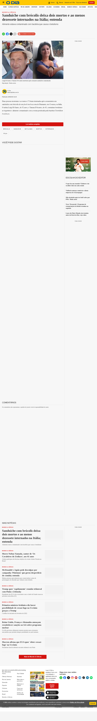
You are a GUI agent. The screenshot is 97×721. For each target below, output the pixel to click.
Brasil (63, 7)
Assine (91, 2)
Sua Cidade (82, 7)
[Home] (12, 4)
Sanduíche (17, 129)
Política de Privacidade (20, 693)
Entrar (53, 2)
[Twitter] (68, 677)
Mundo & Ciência (9, 12)
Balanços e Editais (20, 684)
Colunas (49, 7)
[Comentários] (14, 34)
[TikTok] (83, 677)
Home (5, 7)
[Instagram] (72, 677)
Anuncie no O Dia (70, 2)
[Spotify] (91, 677)
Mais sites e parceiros (20, 680)
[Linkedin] (87, 677)
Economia (56, 7)
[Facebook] (64, 677)
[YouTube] (76, 677)
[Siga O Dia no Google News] (26, 34)
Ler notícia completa (33, 124)
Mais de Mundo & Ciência (32, 657)
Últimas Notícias (13, 7)
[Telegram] (79, 677)
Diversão (34, 7)
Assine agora (52, 686)
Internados (49, 129)
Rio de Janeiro (25, 7)
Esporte (42, 7)
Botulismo (28, 129)
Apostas (90, 7)
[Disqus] (32, 433)
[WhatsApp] (60, 677)
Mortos (39, 129)
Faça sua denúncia (81, 2)
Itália (5, 133)
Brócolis (6, 129)
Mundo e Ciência (72, 7)
